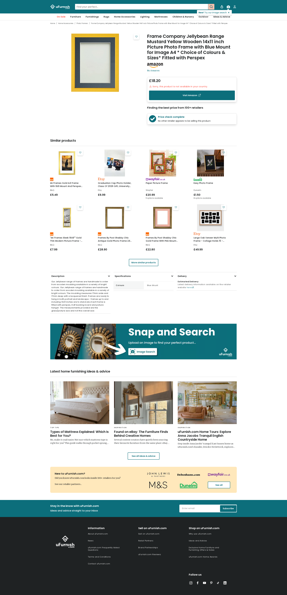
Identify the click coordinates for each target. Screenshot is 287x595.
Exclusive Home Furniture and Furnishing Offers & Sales (204, 548)
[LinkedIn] (225, 583)
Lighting (145, 16)
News (91, 540)
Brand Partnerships (148, 547)
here (188, 287)
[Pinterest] (211, 583)
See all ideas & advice (143, 456)
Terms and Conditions (99, 556)
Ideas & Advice (221, 16)
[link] (67, 163)
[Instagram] (191, 583)
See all (219, 485)
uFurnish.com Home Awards (203, 556)
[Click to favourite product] (136, 37)
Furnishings (92, 16)
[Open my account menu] (235, 6)
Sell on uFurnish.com (148, 533)
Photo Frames (82, 23)
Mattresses (161, 16)
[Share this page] (222, 6)
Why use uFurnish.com (200, 533)
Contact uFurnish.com (99, 563)
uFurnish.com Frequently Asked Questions (104, 548)
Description (57, 276)
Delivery (182, 276)
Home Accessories (124, 16)
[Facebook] (198, 583)
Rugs (106, 16)
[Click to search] (211, 7)
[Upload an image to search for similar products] (228, 6)
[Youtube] (204, 583)
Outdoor (204, 16)
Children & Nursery (183, 16)
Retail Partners (145, 540)
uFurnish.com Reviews (149, 554)
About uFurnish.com (98, 533)
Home (52, 23)
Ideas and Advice (198, 540)
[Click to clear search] (205, 7)
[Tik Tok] (218, 583)
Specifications (123, 276)
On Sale (61, 16)
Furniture (75, 16)
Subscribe (228, 508)
